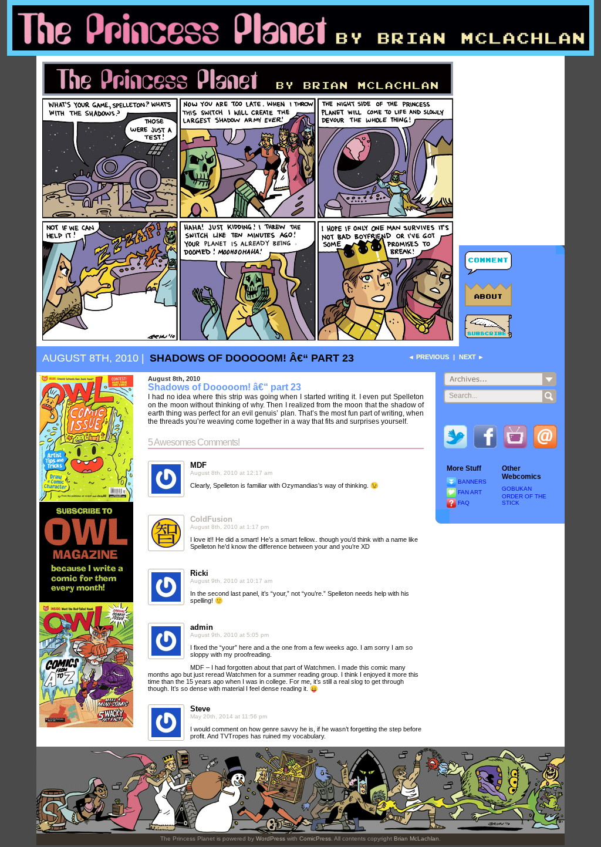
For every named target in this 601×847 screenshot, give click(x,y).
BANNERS (472, 481)
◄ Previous (428, 356)
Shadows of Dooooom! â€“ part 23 (252, 358)
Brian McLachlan (416, 838)
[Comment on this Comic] (488, 263)
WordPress (270, 838)
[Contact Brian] (545, 439)
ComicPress (315, 838)
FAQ (464, 503)
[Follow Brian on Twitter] (455, 439)
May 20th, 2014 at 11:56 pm (228, 716)
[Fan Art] (451, 492)
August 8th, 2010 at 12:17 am (231, 473)
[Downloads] (451, 481)
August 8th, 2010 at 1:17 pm (229, 527)
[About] (488, 294)
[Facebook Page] (485, 439)
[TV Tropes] (515, 439)
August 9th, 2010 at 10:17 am (231, 581)
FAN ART (470, 492)
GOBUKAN (517, 488)
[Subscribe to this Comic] (488, 326)
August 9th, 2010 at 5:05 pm (229, 635)
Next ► (471, 356)
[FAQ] (451, 503)
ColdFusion (211, 519)
